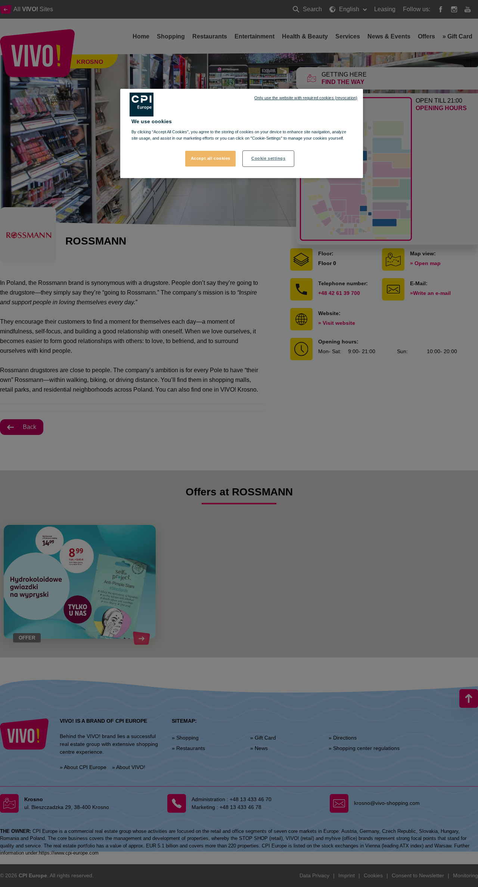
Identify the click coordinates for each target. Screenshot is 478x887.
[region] (241, 133)
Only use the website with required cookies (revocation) (305, 98)
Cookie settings (268, 158)
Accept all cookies (210, 158)
